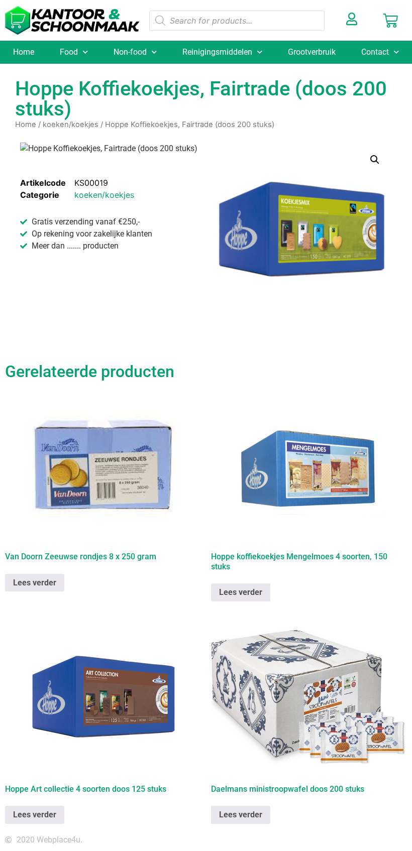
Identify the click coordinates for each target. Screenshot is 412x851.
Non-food (130, 52)
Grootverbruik (312, 52)
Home (23, 52)
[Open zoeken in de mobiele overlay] (237, 21)
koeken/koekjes (70, 124)
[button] (375, 160)
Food (69, 52)
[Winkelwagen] (390, 20)
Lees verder (34, 582)
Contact (375, 52)
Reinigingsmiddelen (217, 52)
